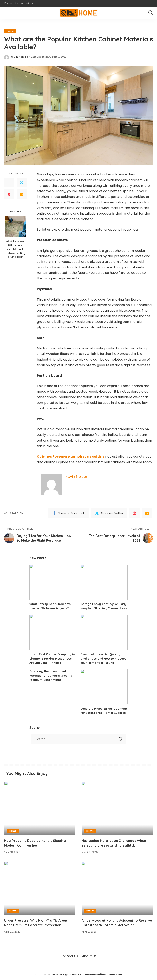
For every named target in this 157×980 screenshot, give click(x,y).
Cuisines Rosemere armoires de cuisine (70, 456)
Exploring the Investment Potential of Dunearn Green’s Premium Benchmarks (50, 675)
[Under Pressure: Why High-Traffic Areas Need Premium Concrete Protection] (39, 888)
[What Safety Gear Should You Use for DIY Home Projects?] (52, 582)
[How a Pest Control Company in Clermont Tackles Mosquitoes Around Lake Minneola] (52, 632)
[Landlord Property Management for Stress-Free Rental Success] (104, 687)
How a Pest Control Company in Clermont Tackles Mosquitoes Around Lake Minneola (52, 658)
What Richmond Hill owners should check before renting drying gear (15, 249)
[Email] (22, 194)
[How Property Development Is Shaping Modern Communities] (39, 808)
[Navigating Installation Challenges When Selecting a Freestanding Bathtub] (117, 808)
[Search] (150, 13)
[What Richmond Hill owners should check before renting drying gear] (15, 226)
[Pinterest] (9, 194)
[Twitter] (22, 182)
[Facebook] (9, 182)
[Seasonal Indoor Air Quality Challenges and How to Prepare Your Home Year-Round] (104, 632)
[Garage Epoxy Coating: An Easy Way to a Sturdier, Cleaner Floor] (104, 582)
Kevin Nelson (19, 56)
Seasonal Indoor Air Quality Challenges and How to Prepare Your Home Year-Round (103, 658)
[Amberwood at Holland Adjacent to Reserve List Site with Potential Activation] (117, 888)
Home (10, 31)
